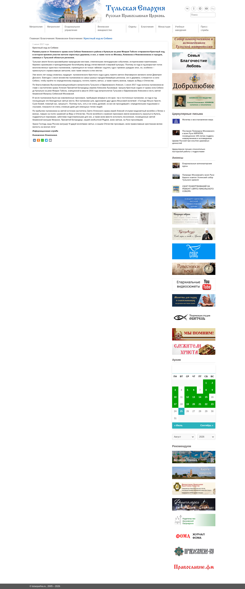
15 (206, 397)
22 (206, 404)
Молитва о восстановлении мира (197, 119)
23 (212, 404)
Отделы (132, 27)
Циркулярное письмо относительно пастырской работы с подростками (188, 150)
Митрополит (53, 27)
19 (187, 404)
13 (193, 397)
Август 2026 (193, 369)
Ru (213, 8)
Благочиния (147, 27)
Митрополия (36, 27)
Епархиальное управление (72, 28)
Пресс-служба (204, 28)
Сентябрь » (206, 425)
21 (200, 404)
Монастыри (164, 27)
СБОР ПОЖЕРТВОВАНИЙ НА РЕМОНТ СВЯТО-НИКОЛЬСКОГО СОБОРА (198, 188)
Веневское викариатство (105, 28)
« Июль (178, 425)
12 (187, 397)
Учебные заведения (180, 28)
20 (193, 404)
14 (200, 397)
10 (175, 397)
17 (175, 404)
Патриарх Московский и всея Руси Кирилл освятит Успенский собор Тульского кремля (198, 177)
